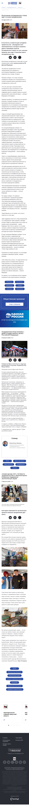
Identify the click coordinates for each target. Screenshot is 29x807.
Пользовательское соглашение (14, 786)
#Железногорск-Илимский (14, 672)
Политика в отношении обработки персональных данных (14, 790)
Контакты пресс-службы (7, 744)
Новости (20, 7)
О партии (5, 737)
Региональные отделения (6, 741)
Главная (3, 7)
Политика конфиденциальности (14, 788)
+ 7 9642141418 (14, 751)
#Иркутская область (19, 460)
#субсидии (9, 288)
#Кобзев (15, 467)
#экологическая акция (14, 675)
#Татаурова (14, 682)
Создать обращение (14, 304)
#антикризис (20, 281)
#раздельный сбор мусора (14, 685)
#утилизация (20, 288)
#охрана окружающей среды (14, 679)
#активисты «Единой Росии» (15, 689)
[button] (8, 725)
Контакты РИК (19, 740)
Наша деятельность (11, 7)
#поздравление (21, 464)
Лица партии (19, 737)
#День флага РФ (8, 464)
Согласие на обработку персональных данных (14, 791)
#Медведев (9, 281)
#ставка (20, 285)
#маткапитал (9, 285)
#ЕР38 (7, 460)
